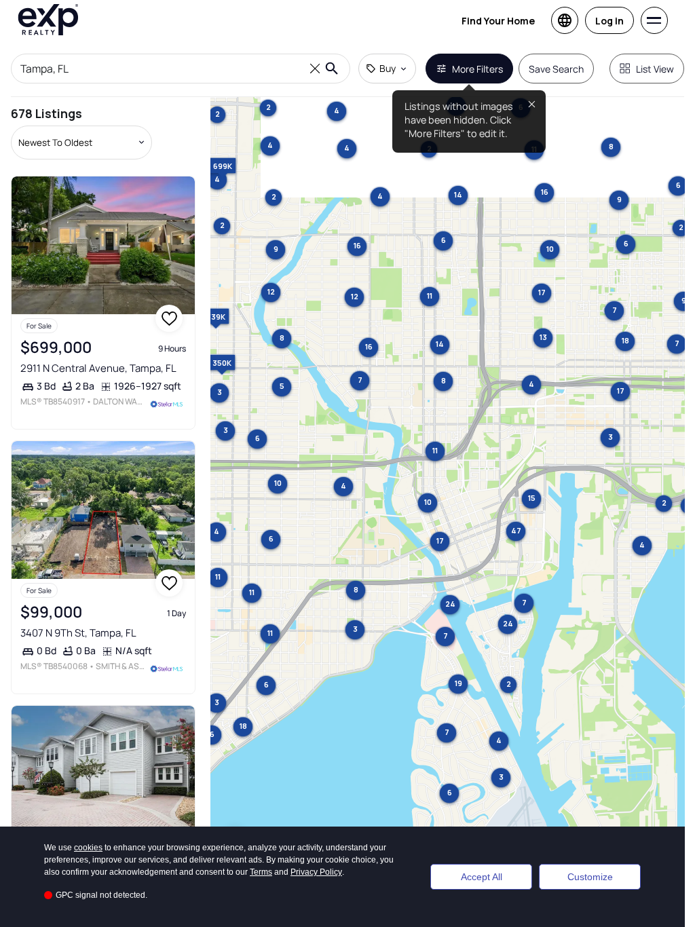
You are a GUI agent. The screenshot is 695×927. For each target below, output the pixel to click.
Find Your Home (498, 20)
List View (655, 68)
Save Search (556, 68)
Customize (590, 876)
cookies (88, 847)
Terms (261, 872)
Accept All (481, 876)
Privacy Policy (316, 872)
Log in (609, 20)
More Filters (477, 68)
